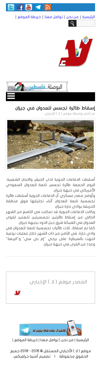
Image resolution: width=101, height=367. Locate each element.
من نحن (72, 17)
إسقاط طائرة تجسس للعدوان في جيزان (55, 108)
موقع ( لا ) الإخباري (58, 113)
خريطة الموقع (29, 17)
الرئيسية (88, 17)
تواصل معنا (54, 17)
